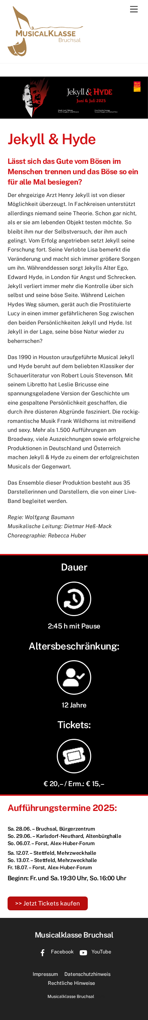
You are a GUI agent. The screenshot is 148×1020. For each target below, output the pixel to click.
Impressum (45, 974)
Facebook (62, 951)
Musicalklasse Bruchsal (70, 996)
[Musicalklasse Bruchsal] (45, 54)
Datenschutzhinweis (87, 974)
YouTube (100, 951)
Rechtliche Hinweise (71, 983)
